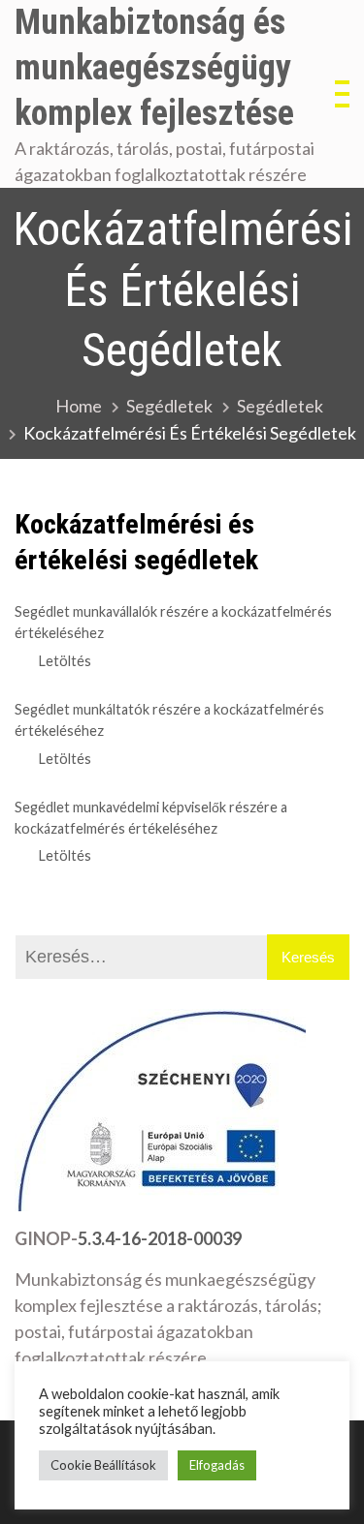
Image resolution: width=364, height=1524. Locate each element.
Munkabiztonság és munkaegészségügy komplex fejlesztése (154, 68)
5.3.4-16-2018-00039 (160, 1238)
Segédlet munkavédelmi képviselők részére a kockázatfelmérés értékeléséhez (151, 818)
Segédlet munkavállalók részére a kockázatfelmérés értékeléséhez (173, 622)
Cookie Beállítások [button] (103, 1465)
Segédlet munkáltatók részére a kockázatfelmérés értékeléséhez (169, 720)
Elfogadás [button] (217, 1465)
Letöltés (65, 661)
